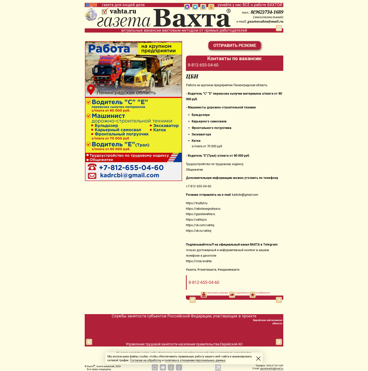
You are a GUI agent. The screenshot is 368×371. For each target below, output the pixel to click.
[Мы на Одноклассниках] (211, 7)
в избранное (263, 293)
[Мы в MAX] (187, 7)
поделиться (242, 293)
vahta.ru (123, 11)
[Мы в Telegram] (195, 7)
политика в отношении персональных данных (195, 360)
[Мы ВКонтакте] (203, 7)
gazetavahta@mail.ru (265, 21)
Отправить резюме (234, 45)
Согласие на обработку (145, 360)
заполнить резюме (217, 293)
